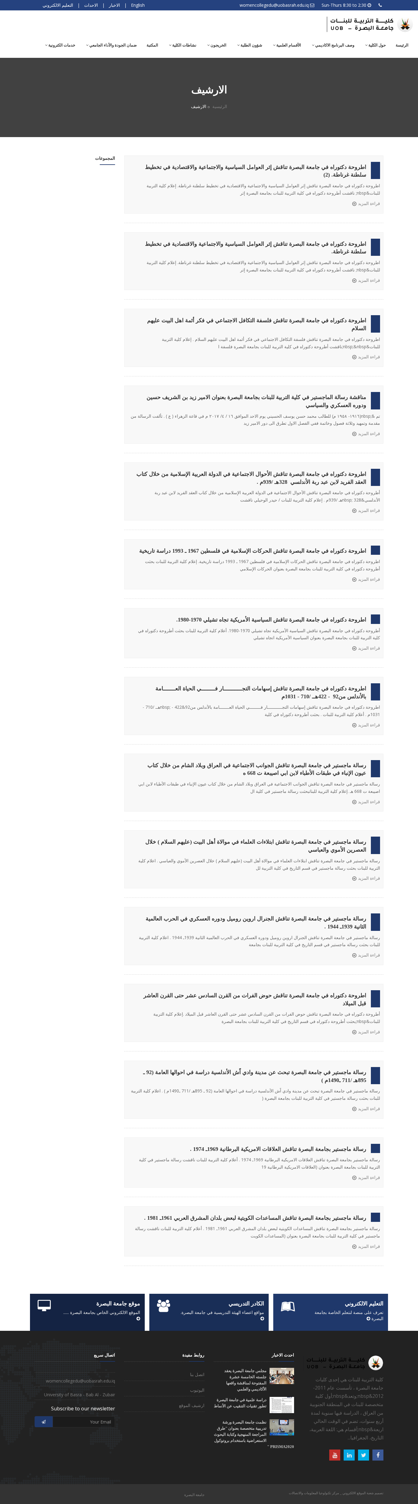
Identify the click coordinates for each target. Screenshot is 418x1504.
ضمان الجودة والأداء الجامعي (112, 45)
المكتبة (152, 45)
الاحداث (91, 5)
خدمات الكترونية (61, 45)
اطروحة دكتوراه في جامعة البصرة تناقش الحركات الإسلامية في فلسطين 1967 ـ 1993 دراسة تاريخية (252, 551)
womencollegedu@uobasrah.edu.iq (274, 5)
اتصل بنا (197, 1374)
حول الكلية (377, 45)
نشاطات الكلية (183, 45)
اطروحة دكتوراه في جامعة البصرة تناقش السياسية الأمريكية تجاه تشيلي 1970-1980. (271, 620)
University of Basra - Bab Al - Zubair (79, 1395)
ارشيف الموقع (191, 1405)
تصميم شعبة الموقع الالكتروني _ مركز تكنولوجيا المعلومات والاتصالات (336, 1493)
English (138, 5)
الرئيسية (219, 106)
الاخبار (114, 5)
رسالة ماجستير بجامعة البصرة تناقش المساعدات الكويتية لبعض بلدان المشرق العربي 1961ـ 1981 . (255, 1218)
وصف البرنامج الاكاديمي (334, 45)
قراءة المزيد (369, 203)
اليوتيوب (197, 1390)
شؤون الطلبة (251, 45)
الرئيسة (402, 45)
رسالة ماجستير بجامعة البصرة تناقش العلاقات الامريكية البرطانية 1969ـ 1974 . (278, 1149)
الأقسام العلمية (288, 45)
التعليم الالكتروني (58, 5)
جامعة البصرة (194, 1494)
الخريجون (218, 45)
